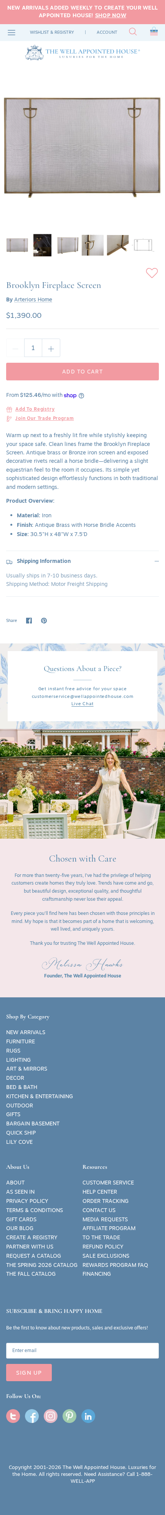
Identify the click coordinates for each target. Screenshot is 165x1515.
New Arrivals (25, 1032)
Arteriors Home (33, 299)
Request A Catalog (33, 1256)
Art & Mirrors (26, 1069)
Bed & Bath (21, 1087)
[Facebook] (32, 1416)
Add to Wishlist (152, 273)
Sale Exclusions (105, 1256)
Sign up (29, 1373)
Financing (96, 1274)
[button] (154, 32)
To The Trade (101, 1237)
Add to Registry (35, 409)
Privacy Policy (27, 1201)
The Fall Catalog (31, 1274)
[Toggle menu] (11, 32)
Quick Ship (21, 1133)
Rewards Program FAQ (115, 1265)
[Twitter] (13, 1416)
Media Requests (105, 1219)
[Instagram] (51, 1416)
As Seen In (20, 1192)
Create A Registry (32, 1237)
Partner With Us (29, 1246)
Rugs (13, 1050)
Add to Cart (82, 371)
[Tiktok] (88, 1416)
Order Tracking (105, 1201)
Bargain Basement (32, 1123)
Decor (15, 1078)
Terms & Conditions (34, 1210)
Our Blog (19, 1228)
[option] (82, 146)
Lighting (18, 1060)
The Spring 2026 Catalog (42, 1265)
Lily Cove (19, 1142)
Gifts (13, 1114)
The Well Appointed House (94, 1467)
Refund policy (103, 1246)
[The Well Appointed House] (82, 52)
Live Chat (82, 703)
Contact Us (99, 1210)
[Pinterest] (69, 1416)
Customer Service (108, 1182)
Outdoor (19, 1105)
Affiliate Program (108, 1228)
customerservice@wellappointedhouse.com (83, 696)
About (15, 1182)
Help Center (99, 1192)
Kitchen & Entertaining (39, 1096)
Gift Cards (21, 1219)
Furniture (20, 1041)
